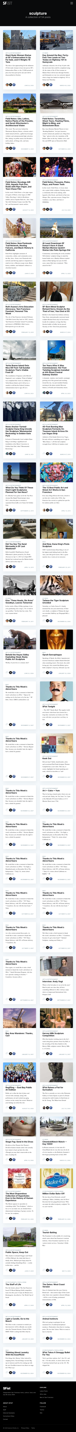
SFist (6, 1388)
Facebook (43, 1406)
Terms (33, 1428)
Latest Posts (44, 1391)
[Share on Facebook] (14, 84)
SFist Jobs (43, 1394)
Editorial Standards (9, 1413)
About (5, 1406)
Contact (5, 1419)
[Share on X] (10, 84)
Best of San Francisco (46, 1397)
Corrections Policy (8, 1416)
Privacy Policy (25, 1428)
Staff (4, 1410)
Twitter (42, 1410)
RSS (41, 1413)
